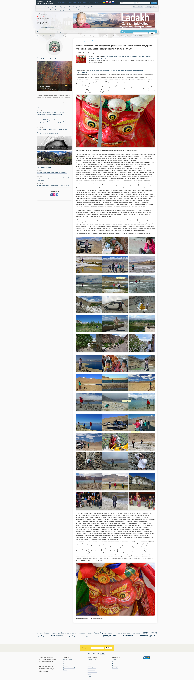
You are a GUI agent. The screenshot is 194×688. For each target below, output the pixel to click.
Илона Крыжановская (69, 633)
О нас (59, 2)
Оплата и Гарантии (77, 2)
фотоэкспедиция (147, 636)
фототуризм (128, 636)
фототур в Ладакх (110, 636)
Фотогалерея (47, 32)
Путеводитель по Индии (66, 10)
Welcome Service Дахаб (85, 7)
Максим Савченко (121, 633)
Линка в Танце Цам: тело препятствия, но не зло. (52, 172)
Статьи (57, 10)
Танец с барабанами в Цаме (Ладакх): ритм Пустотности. (54, 185)
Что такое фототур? (57, 32)
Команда (64, 2)
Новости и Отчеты (49, 36)
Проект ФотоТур (149, 633)
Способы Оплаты (92, 667)
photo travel (46, 633)
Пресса (85, 2)
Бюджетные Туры (56, 633)
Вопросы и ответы (116, 663)
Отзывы (90, 2)
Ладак (96, 633)
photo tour (39, 633)
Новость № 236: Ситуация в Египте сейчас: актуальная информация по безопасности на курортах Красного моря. (53, 122)
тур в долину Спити (90, 636)
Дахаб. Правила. (92, 663)
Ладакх (57, 7)
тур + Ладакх (42, 636)
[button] (45, 92)
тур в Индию (72, 636)
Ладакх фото (111, 633)
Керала (94, 7)
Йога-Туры (75, 7)
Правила (69, 2)
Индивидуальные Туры (66, 7)
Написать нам (115, 661)
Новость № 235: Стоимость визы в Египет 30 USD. (52, 129)
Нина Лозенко (136, 633)
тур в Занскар (57, 636)
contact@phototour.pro (47, 27)
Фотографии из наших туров (47, 133)
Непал (128, 633)
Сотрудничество (92, 676)
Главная (39, 36)
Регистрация (115, 665)
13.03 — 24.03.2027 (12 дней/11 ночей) (51, 89)
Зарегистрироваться (151, 7)
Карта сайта (115, 667)
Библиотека (40, 32)
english (102, 653)
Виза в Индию (78, 10)
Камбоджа (82, 633)
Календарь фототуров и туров (48, 58)
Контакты (95, 2)
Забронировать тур (92, 661)
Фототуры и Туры (49, 7)
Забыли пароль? (138, 7)
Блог (39, 107)
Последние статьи (44, 167)
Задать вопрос (91, 669)
